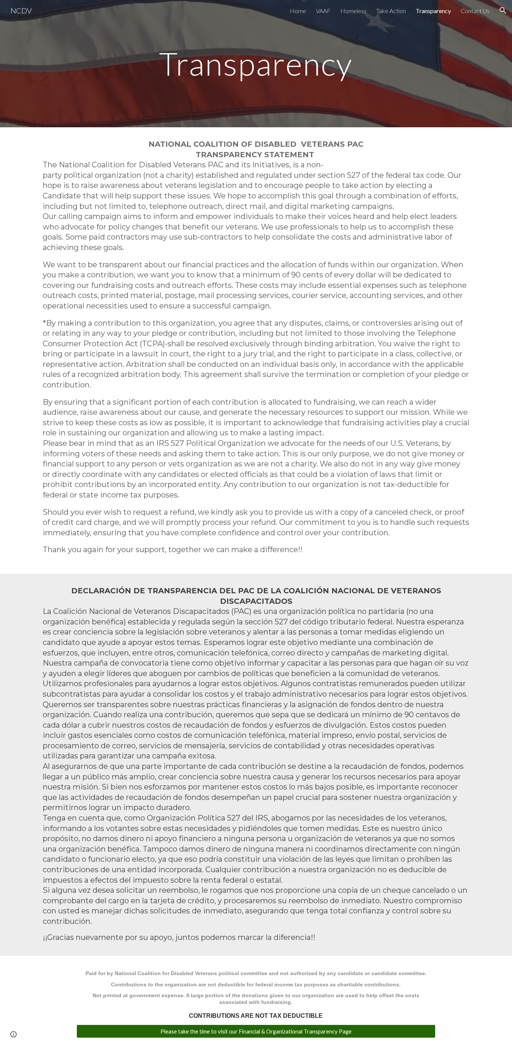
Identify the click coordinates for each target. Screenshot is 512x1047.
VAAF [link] (323, 10)
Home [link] (298, 10)
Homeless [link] (353, 10)
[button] (503, 10)
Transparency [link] (433, 10)
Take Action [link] (391, 10)
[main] (256, 63)
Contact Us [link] (475, 10)
